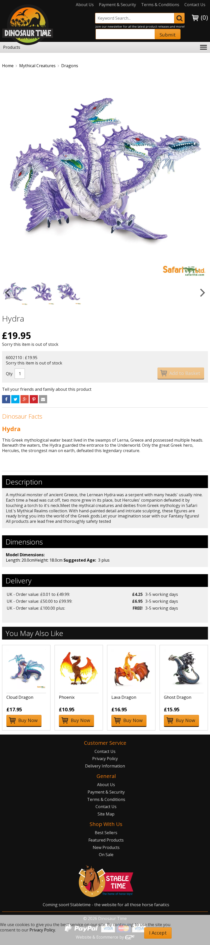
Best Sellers (106, 832)
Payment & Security (117, 4)
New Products (106, 847)
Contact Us (194, 4)
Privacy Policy (105, 758)
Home (8, 65)
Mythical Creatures (37, 65)
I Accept (158, 933)
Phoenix (67, 697)
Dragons (69, 65)
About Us (85, 4)
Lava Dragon (123, 697)
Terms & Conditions (160, 4)
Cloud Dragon (19, 697)
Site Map (106, 814)
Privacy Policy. (42, 930)
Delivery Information (105, 766)
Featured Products (106, 840)
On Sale (106, 854)
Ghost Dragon (177, 697)
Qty (9, 373)
